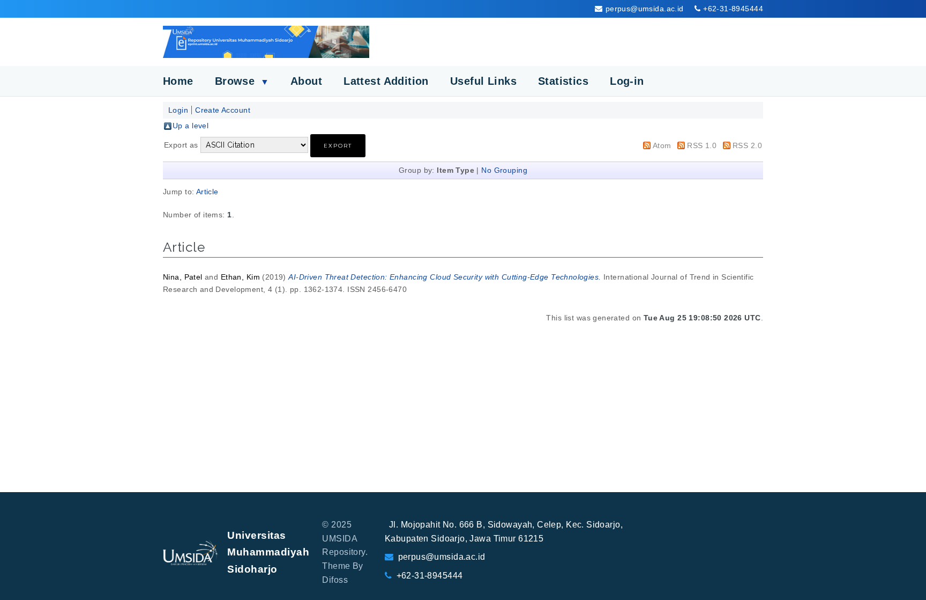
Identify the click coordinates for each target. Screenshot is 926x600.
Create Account (222, 110)
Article (207, 191)
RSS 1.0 (701, 145)
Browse (242, 81)
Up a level (190, 125)
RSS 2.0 (747, 145)
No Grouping (504, 170)
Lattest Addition (386, 81)
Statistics (563, 81)
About (306, 81)
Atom (662, 145)
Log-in (627, 81)
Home (178, 81)
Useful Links (483, 81)
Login (178, 110)
